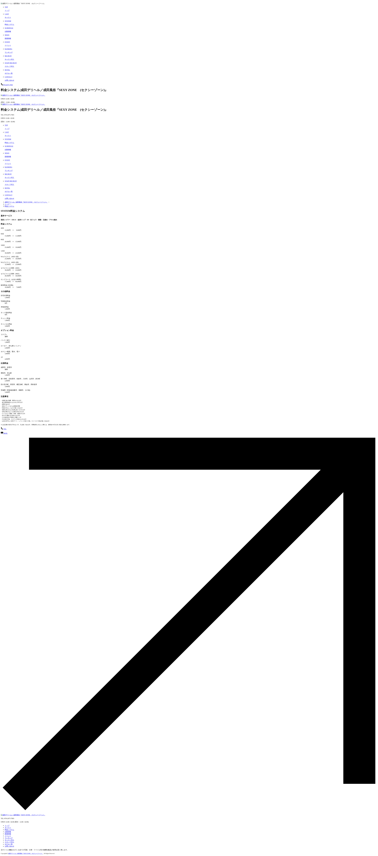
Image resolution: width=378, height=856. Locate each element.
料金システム (9, 830)
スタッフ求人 (9, 842)
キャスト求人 (9, 840)
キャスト (8, 827)
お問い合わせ (9, 846)
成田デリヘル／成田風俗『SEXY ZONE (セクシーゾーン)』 (25, 853)
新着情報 (8, 834)
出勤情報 (8, 832)
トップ (7, 825)
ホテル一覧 (9, 844)
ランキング (9, 838)
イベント (8, 836)
